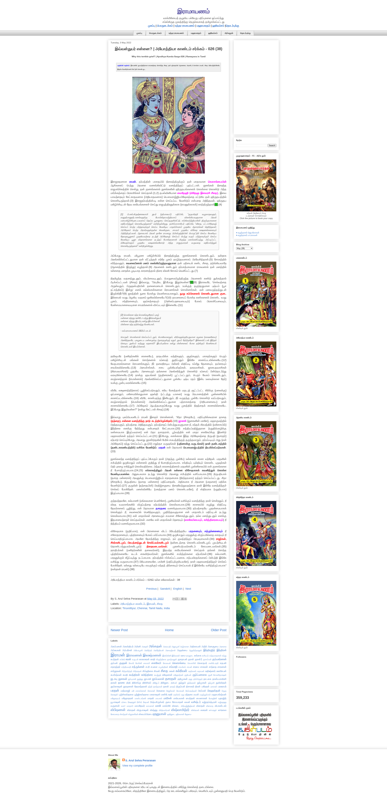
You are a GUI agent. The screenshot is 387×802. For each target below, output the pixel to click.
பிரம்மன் (202, 690)
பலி (133, 691)
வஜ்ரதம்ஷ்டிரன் (209, 702)
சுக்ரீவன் (181, 671)
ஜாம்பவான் (158, 678)
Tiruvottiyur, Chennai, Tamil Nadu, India (146, 608)
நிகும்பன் (180, 686)
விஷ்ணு (154, 710)
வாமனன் (150, 706)
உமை (183, 655)
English (177, 588)
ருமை (168, 702)
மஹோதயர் (115, 698)
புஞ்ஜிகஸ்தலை (141, 694)
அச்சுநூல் (229, 33)
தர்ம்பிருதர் (198, 679)
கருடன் (135, 659)
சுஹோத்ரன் (178, 675)
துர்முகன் (202, 682)
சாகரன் (204, 666)
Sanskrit (165, 588)
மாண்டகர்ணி (140, 698)
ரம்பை (124, 702)
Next (188, 588)
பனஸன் (213, 686)
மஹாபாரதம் (203, 25)
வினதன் (200, 705)
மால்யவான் (178, 698)
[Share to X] (179, 598)
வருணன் (115, 705)
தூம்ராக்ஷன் (116, 686)
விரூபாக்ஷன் (143, 710)
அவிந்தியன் (158, 650)
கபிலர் (122, 659)
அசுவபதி (167, 646)
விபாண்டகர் (220, 705)
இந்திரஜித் (209, 650)
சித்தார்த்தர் (127, 671)
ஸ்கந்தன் (124, 714)
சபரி (148, 666)
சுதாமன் (200, 671)
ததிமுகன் (183, 679)
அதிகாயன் (195, 646)
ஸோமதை (115, 714)
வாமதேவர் (140, 705)
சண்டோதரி (213, 663)
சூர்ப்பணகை (200, 674)
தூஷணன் (128, 686)
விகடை (175, 705)
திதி (128, 682)
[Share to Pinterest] (185, 598)
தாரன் (114, 682)
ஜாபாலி (147, 679)
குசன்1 (198, 659)
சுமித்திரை (147, 674)
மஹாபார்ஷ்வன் (219, 694)
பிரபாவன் (180, 691)
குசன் (191, 659)
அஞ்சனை (184, 646)
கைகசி (146, 663)
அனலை (222, 646)
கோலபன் (167, 663)
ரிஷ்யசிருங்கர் (157, 702)
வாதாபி (130, 706)
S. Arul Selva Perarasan (140, 760)
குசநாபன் (182, 659)
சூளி (210, 675)
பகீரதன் (205, 686)
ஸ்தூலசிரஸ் (133, 714)
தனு (190, 679)
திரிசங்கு (136, 682)
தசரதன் (170, 679)
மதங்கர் (176, 694)
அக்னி (137, 646)
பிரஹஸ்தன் (213, 690)
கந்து (224, 655)
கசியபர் (205, 655)
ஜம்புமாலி (132, 679)
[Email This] (174, 598)
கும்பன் (114, 663)
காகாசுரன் (144, 659)
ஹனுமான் (159, 714)
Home (169, 630)
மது (182, 694)
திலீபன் (174, 683)
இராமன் (151, 603)
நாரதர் (172, 686)
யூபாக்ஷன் (115, 702)
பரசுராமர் (222, 686)
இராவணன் (134, 655)
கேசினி (138, 663)
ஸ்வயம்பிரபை (145, 714)
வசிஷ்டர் (196, 702)
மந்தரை (189, 694)
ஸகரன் (204, 710)
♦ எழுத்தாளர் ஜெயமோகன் (247, 232)
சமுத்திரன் (163, 667)
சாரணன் (222, 666)
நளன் (166, 686)
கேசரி (131, 663)
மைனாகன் (201, 698)
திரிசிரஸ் (146, 682)
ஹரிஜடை (171, 714)
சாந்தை (213, 666)
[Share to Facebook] (182, 598)
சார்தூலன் (116, 671)
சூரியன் (187, 675)
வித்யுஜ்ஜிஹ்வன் (188, 706)
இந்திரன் (221, 650)
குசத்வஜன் (172, 659)
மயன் (196, 694)
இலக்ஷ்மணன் (152, 655)
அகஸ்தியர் (128, 646)
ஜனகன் (123, 678)
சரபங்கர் (182, 667)
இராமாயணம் (193, 11)
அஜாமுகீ (175, 646)
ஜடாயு (114, 678)
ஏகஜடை (189, 655)
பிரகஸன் (151, 691)
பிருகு (224, 691)
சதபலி (223, 663)
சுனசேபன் (221, 671)
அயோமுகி (138, 650)
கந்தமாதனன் (215, 655)
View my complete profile (137, 765)
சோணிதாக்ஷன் (219, 675)
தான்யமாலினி (219, 679)
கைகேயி (156, 663)
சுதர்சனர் (192, 671)
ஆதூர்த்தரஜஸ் (195, 650)
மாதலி (151, 698)
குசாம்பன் (207, 659)
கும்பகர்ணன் (219, 659)
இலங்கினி (166, 655)
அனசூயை (213, 646)
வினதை (209, 706)
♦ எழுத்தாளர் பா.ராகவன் (246, 235)
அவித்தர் (148, 650)
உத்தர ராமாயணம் (185, 25)
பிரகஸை (160, 690)
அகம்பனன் (116, 646)
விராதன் (131, 710)
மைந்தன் (190, 698)
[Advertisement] (256, 86)
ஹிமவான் (180, 714)
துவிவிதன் (221, 682)
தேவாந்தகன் (140, 686)
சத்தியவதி (126, 667)
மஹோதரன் (127, 698)
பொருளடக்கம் (165, 25)
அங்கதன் (155, 646)
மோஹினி (213, 698)
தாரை (121, 682)
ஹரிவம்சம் (218, 25)
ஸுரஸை (222, 710)
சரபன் (189, 667)
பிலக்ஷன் (114, 694)
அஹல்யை (182, 650)
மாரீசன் (168, 698)
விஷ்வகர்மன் (164, 710)
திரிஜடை (165, 682)
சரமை (196, 666)
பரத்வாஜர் (125, 690)
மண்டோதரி (166, 694)
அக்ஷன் (145, 646)
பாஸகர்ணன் (140, 691)
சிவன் (157, 671)
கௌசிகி (192, 663)
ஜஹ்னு (140, 679)
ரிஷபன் (146, 702)
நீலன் (197, 686)
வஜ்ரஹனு (222, 702)
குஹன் (123, 663)
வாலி (158, 705)
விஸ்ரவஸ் (195, 710)
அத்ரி (204, 646)
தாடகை (207, 679)
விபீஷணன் (118, 710)
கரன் (128, 659)
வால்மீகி (167, 705)
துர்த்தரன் (191, 683)
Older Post (218, 630)
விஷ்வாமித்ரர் (180, 710)
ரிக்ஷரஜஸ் (132, 702)
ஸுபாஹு (213, 710)
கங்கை (197, 655)
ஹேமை (188, 714)
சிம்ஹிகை (148, 671)
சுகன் (172, 671)
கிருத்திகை (161, 659)
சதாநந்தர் (115, 666)
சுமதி (125, 674)
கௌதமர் (202, 663)
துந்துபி (182, 682)
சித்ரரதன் (137, 671)
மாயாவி (158, 698)
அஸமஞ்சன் (170, 650)
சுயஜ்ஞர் (157, 675)
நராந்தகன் (157, 686)
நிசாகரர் (190, 686)
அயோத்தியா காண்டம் (132, 603)
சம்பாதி (173, 666)
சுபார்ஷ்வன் (116, 674)
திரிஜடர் (156, 683)
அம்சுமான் (116, 650)
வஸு (123, 706)
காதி (152, 659)
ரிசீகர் (139, 702)
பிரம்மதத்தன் (191, 691)
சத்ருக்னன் (138, 666)
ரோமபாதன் (177, 702)
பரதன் (115, 690)
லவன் (187, 702)
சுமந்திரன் (134, 674)
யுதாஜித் (222, 698)
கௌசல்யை (179, 663)
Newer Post (119, 630)
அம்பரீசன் (127, 650)
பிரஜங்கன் (170, 691)
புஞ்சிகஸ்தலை (126, 694)
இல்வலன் (176, 655)
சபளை (154, 666)
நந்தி (150, 686)
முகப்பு (151, 25)
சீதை (160, 603)
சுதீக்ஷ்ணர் (210, 671)
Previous (151, 588)
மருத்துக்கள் (205, 694)
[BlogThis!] (176, 598)
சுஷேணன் (167, 674)
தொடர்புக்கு (232, 25)
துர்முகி (211, 683)
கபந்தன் (115, 659)
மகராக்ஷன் (155, 694)
